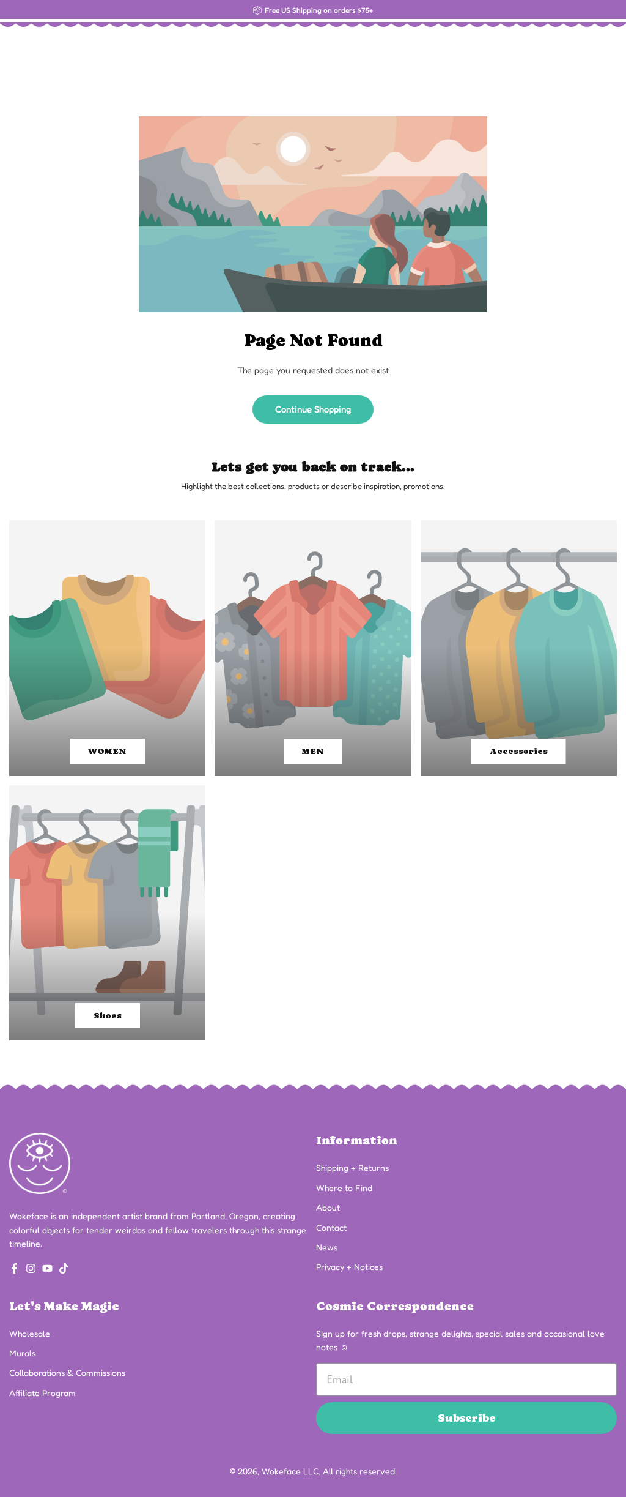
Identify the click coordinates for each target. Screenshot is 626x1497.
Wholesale (29, 1333)
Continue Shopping (313, 409)
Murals (22, 1353)
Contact (331, 1227)
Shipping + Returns (352, 1167)
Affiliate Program (42, 1392)
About (328, 1207)
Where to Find (344, 1187)
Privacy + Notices (349, 1266)
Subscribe (467, 1417)
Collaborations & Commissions (67, 1372)
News (326, 1247)
